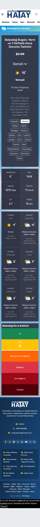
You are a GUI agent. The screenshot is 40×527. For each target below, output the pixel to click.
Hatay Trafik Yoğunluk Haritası (28, 460)
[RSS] (34, 442)
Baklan (15, 126)
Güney (27, 140)
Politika (26, 492)
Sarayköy (13, 154)
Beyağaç (14, 131)
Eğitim (33, 486)
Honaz (16, 144)
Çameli (27, 135)
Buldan (12, 135)
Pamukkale (26, 149)
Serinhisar (25, 154)
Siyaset (6, 486)
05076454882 (21, 429)
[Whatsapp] (30, 442)
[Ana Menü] (2, 14)
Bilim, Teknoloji (24, 489)
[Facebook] (5, 442)
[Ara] (36, 14)
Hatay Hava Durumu (27, 453)
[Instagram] (18, 442)
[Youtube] (26, 442)
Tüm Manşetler (29, 466)
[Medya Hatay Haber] (19, 14)
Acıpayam (14, 121)
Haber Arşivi (28, 473)
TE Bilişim (26, 496)
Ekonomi (31, 22)
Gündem (5, 22)
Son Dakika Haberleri (8, 474)
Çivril (20, 140)
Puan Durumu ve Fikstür (10, 467)
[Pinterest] (14, 442)
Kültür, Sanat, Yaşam (14, 492)
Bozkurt (24, 131)
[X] (10, 442)
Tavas (19, 158)
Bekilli (24, 126)
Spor (22, 22)
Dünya (33, 484)
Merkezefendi (13, 149)
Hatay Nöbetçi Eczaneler (10, 453)
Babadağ (25, 121)
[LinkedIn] (22, 442)
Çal (19, 135)
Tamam (4, 506)
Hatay (15, 22)
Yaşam (26, 486)
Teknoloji (12, 489)
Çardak (11, 140)
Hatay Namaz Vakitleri (10, 460)
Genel (32, 492)
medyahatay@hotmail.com (21, 433)
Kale (23, 144)
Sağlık (12, 486)
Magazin (19, 486)
